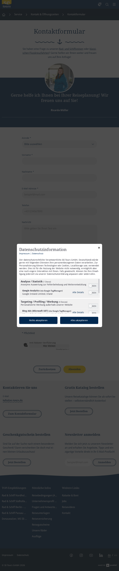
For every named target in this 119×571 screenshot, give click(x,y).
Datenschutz (37, 254)
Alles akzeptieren (79, 320)
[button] (90, 286)
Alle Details (78, 292)
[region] (59, 296)
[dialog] (59, 285)
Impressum (24, 254)
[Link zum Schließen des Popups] (99, 248)
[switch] (93, 285)
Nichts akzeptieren (38, 320)
